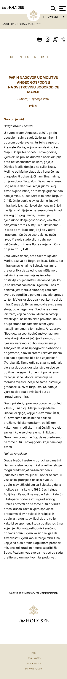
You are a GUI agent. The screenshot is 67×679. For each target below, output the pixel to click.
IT (48, 57)
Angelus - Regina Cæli (18, 24)
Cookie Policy (33, 663)
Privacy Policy (33, 668)
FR (34, 57)
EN (20, 57)
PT (55, 57)
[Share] (63, 40)
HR (42, 57)
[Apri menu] (62, 8)
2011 (39, 24)
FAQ (33, 653)
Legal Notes (34, 658)
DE (12, 57)
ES (27, 57)
